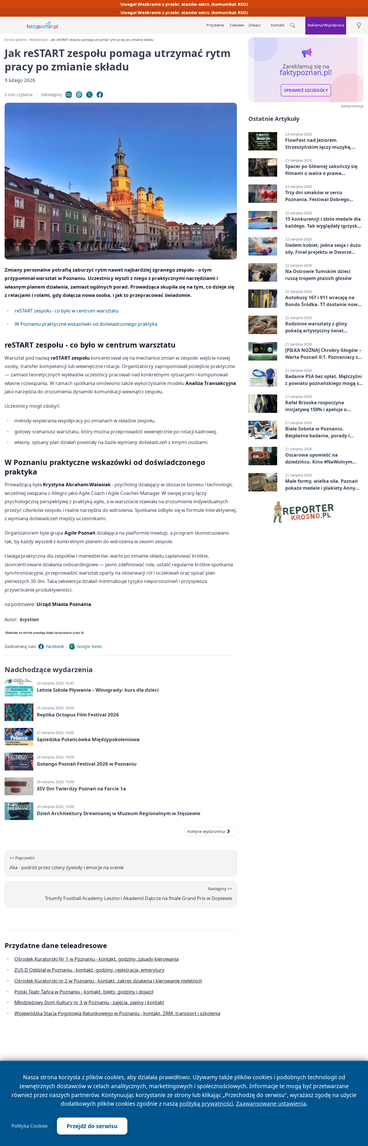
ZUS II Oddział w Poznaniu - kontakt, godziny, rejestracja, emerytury (89, 969)
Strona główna (16, 39)
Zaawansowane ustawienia (271, 1103)
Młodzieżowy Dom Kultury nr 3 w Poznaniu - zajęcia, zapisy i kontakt (89, 1002)
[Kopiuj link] (68, 94)
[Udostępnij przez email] (79, 94)
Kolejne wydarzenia (206, 831)
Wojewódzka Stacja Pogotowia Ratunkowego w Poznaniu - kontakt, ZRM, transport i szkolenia (117, 1013)
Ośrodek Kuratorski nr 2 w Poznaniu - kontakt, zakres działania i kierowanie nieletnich (108, 980)
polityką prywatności (206, 1103)
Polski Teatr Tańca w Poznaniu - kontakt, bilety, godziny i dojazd (83, 991)
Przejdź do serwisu (92, 1126)
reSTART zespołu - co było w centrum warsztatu (66, 310)
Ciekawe (237, 25)
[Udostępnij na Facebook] (99, 94)
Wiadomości (39, 39)
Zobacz (254, 25)
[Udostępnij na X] (89, 94)
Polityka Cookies (30, 1126)
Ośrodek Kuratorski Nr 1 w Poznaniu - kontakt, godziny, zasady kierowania (96, 959)
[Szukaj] (292, 25)
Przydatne (215, 25)
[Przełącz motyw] (359, 25)
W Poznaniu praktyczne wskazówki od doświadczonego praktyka (86, 324)
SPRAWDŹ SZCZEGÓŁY (306, 90)
